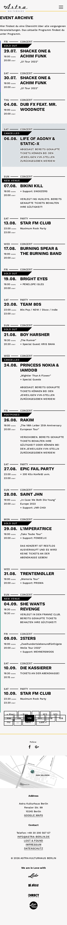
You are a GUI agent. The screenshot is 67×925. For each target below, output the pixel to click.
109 (61, 718)
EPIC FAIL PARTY (37, 468)
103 (55, 714)
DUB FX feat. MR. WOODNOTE (38, 107)
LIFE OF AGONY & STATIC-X (37, 141)
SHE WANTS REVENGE (32, 606)
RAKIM (27, 419)
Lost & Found (33, 840)
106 (29, 718)
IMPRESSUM (33, 844)
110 (8, 722)
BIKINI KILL (31, 185)
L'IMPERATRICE (36, 528)
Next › (29, 722)
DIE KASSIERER (36, 667)
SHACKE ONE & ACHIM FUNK (35, 53)
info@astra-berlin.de (33, 836)
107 (40, 718)
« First (10, 714)
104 (9, 718)
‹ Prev (24, 714)
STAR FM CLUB (35, 223)
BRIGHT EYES (34, 278)
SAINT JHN (31, 494)
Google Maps (33, 815)
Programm (13, 33)
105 (19, 718)
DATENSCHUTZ (33, 848)
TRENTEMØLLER (37, 573)
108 (50, 718)
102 (45, 714)
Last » (43, 722)
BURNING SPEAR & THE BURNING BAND (41, 251)
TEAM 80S (30, 304)
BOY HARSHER (35, 334)
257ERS (28, 638)
